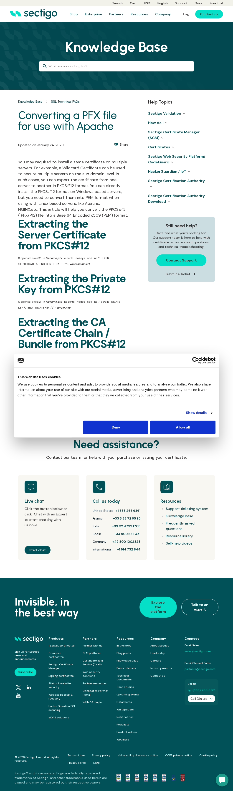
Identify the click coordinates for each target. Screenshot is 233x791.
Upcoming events (127, 694)
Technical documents (124, 677)
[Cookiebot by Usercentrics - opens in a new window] (195, 360)
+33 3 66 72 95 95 (126, 518)
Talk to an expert (199, 607)
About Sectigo (159, 645)
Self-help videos (179, 543)
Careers (155, 660)
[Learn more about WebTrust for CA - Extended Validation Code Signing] (146, 777)
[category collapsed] (184, 113)
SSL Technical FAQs (65, 101)
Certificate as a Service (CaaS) (93, 662)
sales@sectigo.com (198, 651)
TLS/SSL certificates (61, 645)
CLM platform (92, 653)
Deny (116, 427)
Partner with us (92, 645)
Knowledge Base (30, 101)
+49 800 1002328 (126, 542)
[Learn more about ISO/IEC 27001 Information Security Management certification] (182, 777)
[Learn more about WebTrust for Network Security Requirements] (118, 777)
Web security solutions (91, 674)
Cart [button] (133, 3)
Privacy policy (101, 755)
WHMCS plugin (92, 702)
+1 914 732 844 (128, 549)
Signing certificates (61, 676)
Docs (199, 3)
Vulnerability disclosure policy (138, 755)
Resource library (179, 536)
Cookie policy (208, 755)
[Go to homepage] (33, 14)
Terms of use (76, 755)
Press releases (126, 668)
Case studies (125, 687)
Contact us (157, 675)
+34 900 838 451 (127, 534)
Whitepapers (125, 709)
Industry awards (161, 668)
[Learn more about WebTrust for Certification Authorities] (128, 777)
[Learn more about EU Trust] (173, 777)
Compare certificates (56, 655)
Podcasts (122, 724)
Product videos (126, 732)
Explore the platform (158, 607)
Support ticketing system (187, 508)
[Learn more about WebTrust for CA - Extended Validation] (137, 777)
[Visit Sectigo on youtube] (18, 696)
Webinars (122, 739)
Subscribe (25, 672)
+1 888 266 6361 (128, 511)
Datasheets (124, 702)
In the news (123, 645)
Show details (196, 413)
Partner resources (95, 683)
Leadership (157, 653)
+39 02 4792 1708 (126, 526)
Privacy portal (77, 763)
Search (117, 3)
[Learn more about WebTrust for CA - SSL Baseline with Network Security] (155, 777)
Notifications (125, 717)
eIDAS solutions (58, 717)
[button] (222, 780)
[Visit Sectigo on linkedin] (29, 687)
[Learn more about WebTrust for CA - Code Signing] (164, 777)
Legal (96, 763)
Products (56, 638)
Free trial (216, 3)
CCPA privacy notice (178, 755)
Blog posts (123, 653)
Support (181, 3)
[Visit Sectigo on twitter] (18, 687)
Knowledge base (179, 516)
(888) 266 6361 (203, 690)
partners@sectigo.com (200, 669)
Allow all (183, 427)
